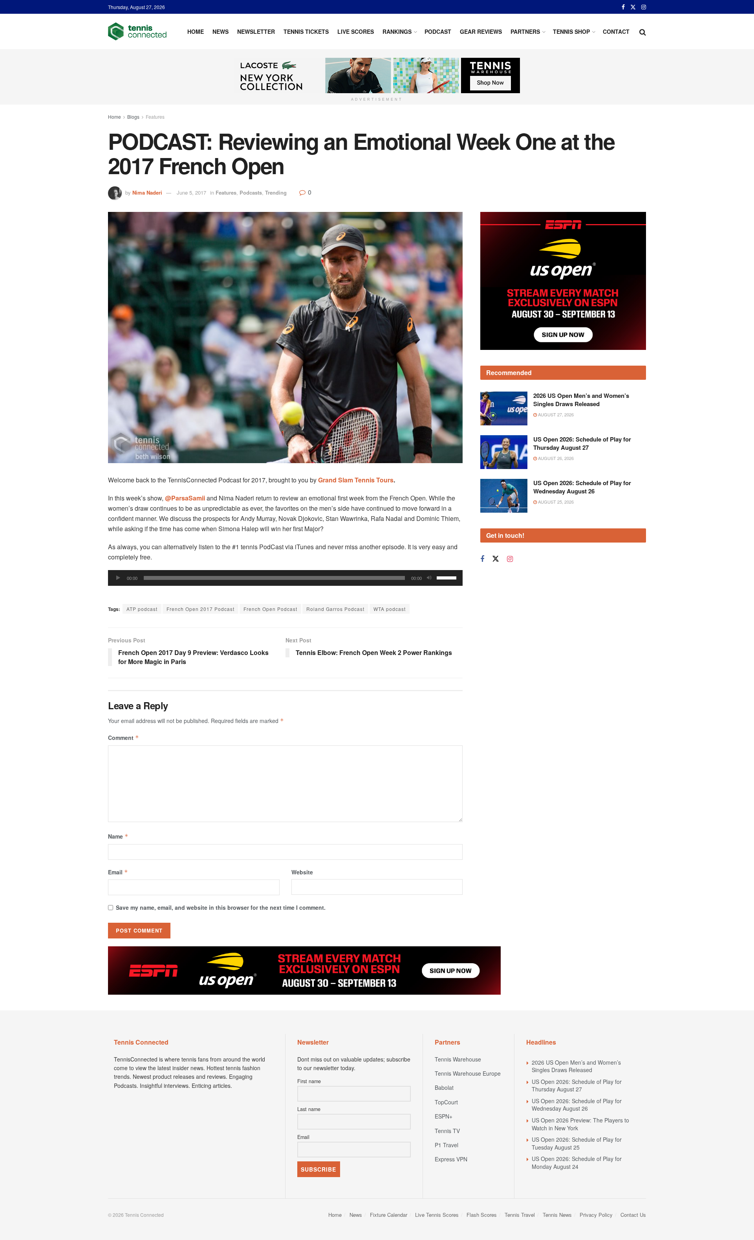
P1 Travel (446, 1145)
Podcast (438, 31)
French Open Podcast (270, 608)
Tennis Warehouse (458, 1059)
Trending (276, 192)
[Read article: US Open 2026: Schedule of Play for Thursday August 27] (503, 412)
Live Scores (355, 31)
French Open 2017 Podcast (200, 608)
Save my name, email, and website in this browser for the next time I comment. (221, 907)
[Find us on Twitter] (633, 7)
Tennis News (557, 1214)
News (220, 31)
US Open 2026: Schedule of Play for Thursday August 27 (582, 403)
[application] (285, 578)
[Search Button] (642, 31)
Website (302, 872)
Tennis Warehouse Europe (468, 1073)
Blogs (133, 116)
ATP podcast (141, 608)
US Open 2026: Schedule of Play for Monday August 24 (577, 1162)
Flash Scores (482, 1214)
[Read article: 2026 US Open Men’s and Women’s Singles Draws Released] (503, 369)
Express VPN (451, 1159)
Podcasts (251, 192)
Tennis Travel (520, 1214)
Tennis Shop (571, 31)
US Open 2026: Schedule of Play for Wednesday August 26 (582, 446)
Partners (525, 31)
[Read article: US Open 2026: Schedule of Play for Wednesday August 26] (503, 456)
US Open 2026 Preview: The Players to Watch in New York (580, 1124)
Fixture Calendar (388, 1214)
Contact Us (633, 1214)
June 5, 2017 (191, 192)
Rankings (397, 31)
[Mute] (429, 578)
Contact (616, 31)
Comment (123, 737)
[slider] (448, 577)
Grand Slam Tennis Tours (355, 479)
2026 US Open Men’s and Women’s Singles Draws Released (581, 359)
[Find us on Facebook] (623, 7)
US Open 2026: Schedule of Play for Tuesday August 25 (577, 1143)
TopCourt (446, 1102)
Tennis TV (447, 1131)
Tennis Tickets (306, 31)
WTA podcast (389, 608)
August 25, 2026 (555, 461)
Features (155, 116)
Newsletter (256, 31)
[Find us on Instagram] (643, 7)
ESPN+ (443, 1116)
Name (118, 836)
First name (309, 1081)
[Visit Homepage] (137, 31)
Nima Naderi (147, 192)
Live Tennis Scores (437, 1214)
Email (118, 872)
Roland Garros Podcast (335, 608)
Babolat (444, 1087)
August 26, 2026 (555, 418)
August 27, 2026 (555, 375)
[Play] (118, 578)
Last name (308, 1109)
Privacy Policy (596, 1214)
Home (195, 31)
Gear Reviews (481, 31)
